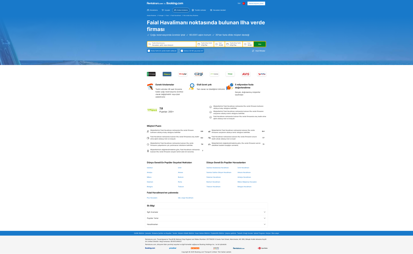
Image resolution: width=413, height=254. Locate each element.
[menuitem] (152, 10)
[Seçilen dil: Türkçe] (244, 3)
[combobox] (173, 45)
